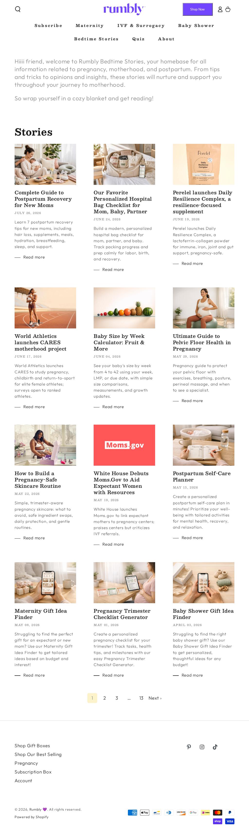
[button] (17, 9)
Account (23, 780)
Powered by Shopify (32, 817)
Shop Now (197, 9)
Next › (155, 698)
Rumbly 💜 (38, 809)
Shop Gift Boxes (32, 745)
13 (141, 698)
